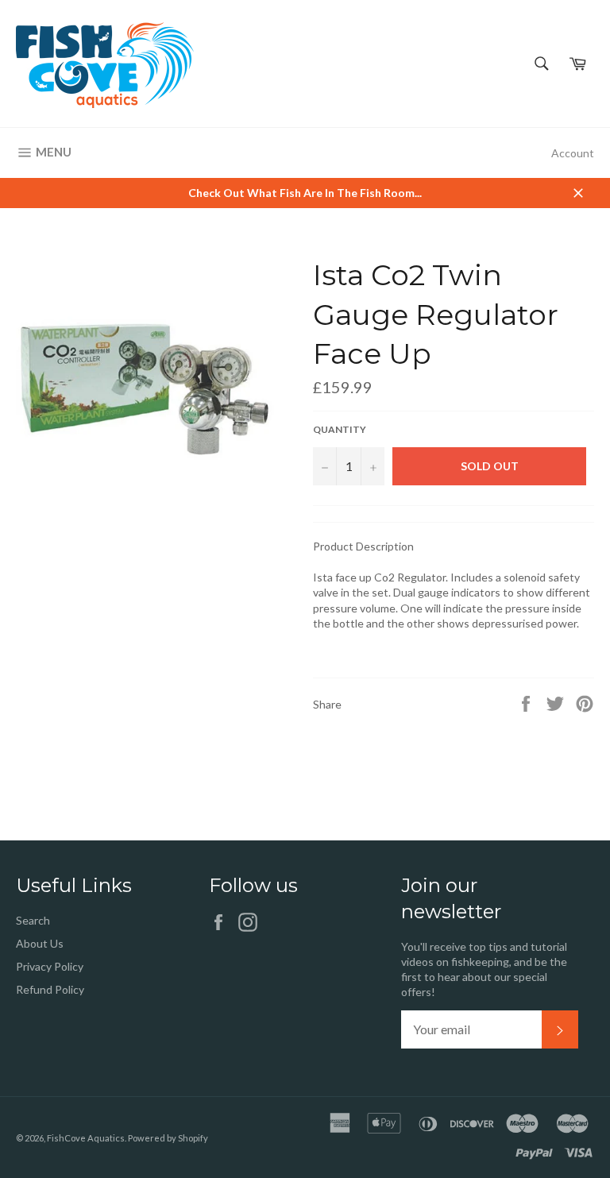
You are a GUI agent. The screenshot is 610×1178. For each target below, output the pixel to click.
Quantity (339, 429)
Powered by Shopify (168, 1138)
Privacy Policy (49, 966)
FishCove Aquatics (86, 1138)
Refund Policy (50, 989)
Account (572, 153)
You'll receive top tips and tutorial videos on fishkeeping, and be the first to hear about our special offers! (484, 969)
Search (33, 920)
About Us (40, 943)
